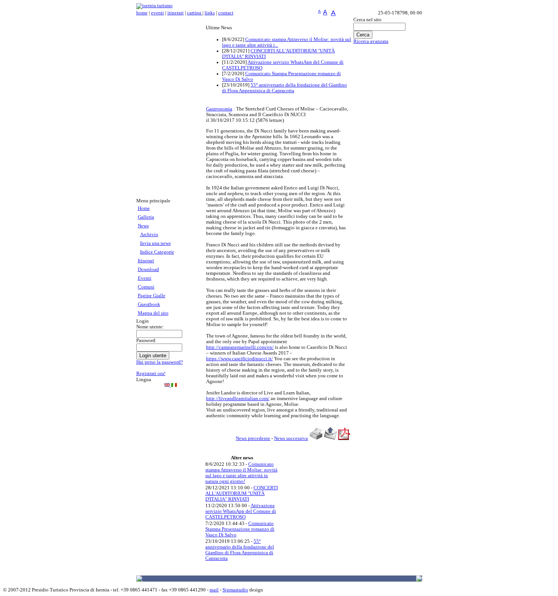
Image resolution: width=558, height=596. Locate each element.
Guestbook (149, 304)
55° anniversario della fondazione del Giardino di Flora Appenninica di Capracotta (284, 87)
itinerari (175, 13)
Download (148, 269)
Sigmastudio (235, 590)
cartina (194, 13)
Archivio (149, 234)
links (210, 13)
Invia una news (155, 243)
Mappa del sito (153, 313)
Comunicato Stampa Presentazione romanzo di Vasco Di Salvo (239, 529)
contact (225, 13)
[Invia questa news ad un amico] (330, 438)
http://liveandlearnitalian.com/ (238, 398)
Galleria (146, 217)
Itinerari (146, 260)
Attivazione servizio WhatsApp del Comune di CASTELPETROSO (240, 511)
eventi (157, 13)
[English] (167, 385)
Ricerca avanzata (370, 41)
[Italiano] (174, 385)
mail (214, 590)
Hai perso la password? (159, 362)
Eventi (144, 278)
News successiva (291, 438)
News (143, 226)
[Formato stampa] (316, 438)
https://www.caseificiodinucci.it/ (239, 358)
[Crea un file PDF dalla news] (344, 438)
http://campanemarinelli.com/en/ (240, 347)
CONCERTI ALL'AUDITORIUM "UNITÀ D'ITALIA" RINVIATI (241, 493)
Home (144, 208)
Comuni (146, 287)
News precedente (253, 438)
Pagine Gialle (152, 295)
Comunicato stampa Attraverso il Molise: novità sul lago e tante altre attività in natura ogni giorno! (241, 473)
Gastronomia (219, 109)
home (142, 13)
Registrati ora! (151, 373)
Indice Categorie (157, 252)
